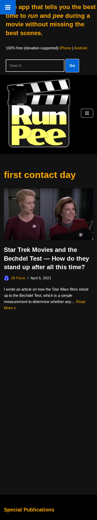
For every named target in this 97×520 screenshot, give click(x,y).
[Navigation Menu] (87, 113)
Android (80, 48)
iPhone (65, 48)
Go (72, 65)
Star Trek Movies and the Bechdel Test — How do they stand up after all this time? (46, 258)
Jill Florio (18, 278)
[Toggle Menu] (8, 7)
